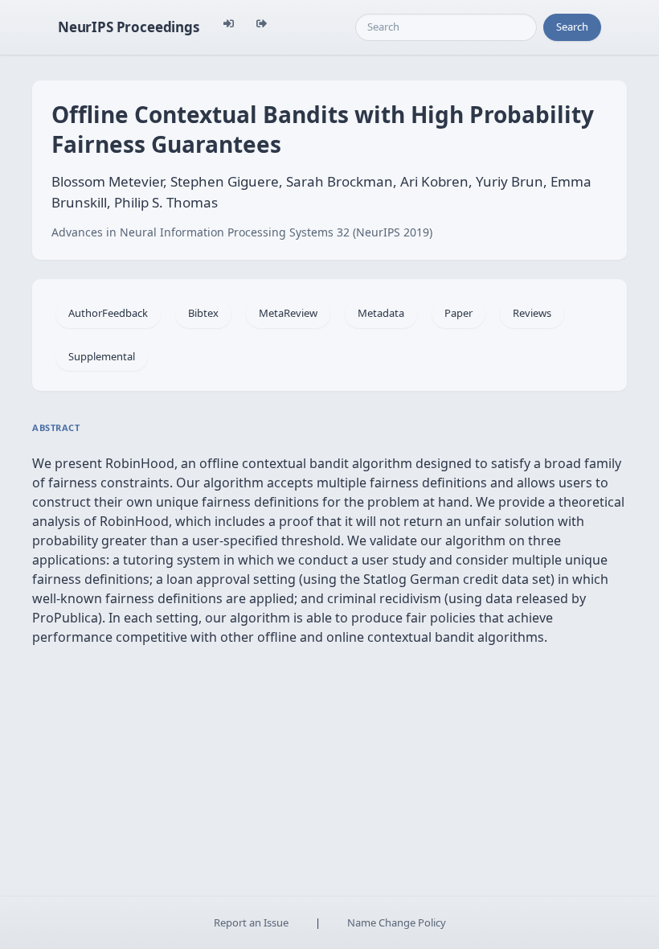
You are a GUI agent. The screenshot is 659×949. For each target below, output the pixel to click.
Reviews (532, 313)
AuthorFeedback (108, 313)
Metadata (381, 313)
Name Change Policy (396, 922)
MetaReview (288, 313)
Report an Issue (251, 922)
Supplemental (101, 356)
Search (572, 26)
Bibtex (203, 313)
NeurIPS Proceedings (128, 27)
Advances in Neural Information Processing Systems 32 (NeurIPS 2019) (241, 232)
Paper (458, 313)
